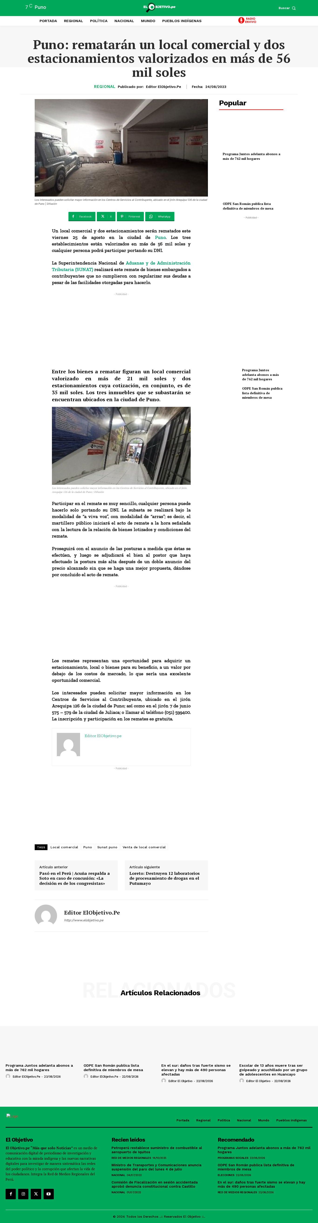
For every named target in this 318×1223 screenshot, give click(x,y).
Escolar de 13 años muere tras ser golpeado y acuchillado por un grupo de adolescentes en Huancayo (273, 1069)
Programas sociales (233, 1158)
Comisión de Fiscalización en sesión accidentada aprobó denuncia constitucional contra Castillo (155, 1184)
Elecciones (226, 1175)
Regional (104, 87)
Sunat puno (107, 847)
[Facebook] (11, 1194)
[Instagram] (23, 1194)
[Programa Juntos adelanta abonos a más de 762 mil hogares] (251, 134)
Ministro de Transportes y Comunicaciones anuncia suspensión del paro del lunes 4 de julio (156, 1167)
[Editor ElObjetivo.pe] (46, 916)
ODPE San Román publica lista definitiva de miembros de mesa (248, 206)
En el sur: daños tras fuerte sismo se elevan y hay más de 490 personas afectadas (196, 1069)
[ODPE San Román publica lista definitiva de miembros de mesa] (251, 183)
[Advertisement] (121, 329)
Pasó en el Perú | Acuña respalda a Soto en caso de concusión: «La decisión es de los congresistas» (74, 878)
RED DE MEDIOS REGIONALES (131, 1158)
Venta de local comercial (144, 847)
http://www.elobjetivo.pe (83, 920)
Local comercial (64, 847)
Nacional (118, 1175)
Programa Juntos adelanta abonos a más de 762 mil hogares (251, 156)
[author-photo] (9, 1076)
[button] (288, 8)
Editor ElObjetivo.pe (163, 87)
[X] (36, 1194)
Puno (160, 237)
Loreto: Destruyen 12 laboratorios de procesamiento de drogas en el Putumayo (164, 878)
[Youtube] (49, 1194)
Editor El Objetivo (180, 1081)
